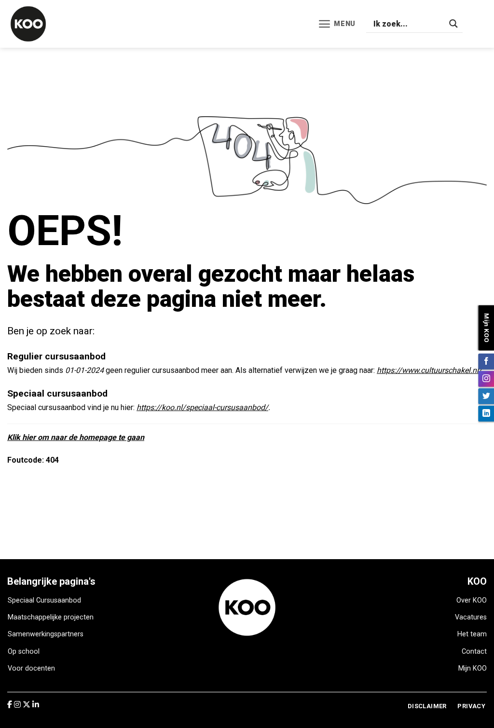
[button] (337, 24)
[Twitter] (27, 704)
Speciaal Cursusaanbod (44, 600)
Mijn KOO (472, 668)
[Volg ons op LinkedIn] (486, 413)
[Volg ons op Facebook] (486, 361)
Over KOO (471, 600)
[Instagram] (18, 704)
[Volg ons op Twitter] (486, 396)
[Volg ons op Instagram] (486, 378)
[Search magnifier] (453, 23)
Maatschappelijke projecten (51, 617)
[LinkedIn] (35, 704)
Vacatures (471, 617)
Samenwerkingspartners (45, 634)
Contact (474, 651)
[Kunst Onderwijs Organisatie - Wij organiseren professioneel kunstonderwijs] (36, 24)
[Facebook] (10, 704)
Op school (24, 651)
